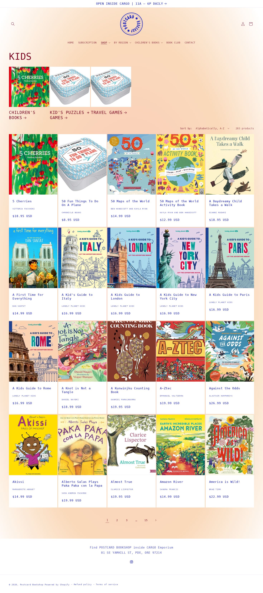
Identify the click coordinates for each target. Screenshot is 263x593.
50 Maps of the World (130, 201)
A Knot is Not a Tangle (76, 390)
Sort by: (186, 128)
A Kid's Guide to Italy (77, 296)
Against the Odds (224, 388)
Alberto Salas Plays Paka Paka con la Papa (82, 483)
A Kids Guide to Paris (229, 294)
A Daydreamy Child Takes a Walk (225, 203)
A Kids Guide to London (125, 296)
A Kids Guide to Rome (32, 388)
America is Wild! (224, 482)
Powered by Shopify (57, 585)
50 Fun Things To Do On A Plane (80, 203)
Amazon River (171, 482)
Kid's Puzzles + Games (70, 115)
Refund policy (83, 584)
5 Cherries (22, 201)
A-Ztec (166, 388)
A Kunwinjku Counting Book (130, 390)
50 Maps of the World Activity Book (179, 203)
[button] (13, 24)
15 (145, 520)
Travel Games (107, 112)
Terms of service (107, 584)
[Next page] (156, 520)
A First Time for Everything (28, 296)
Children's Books (22, 115)
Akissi (18, 482)
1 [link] (107, 520)
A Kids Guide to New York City (178, 296)
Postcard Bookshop (31, 585)
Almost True (121, 482)
